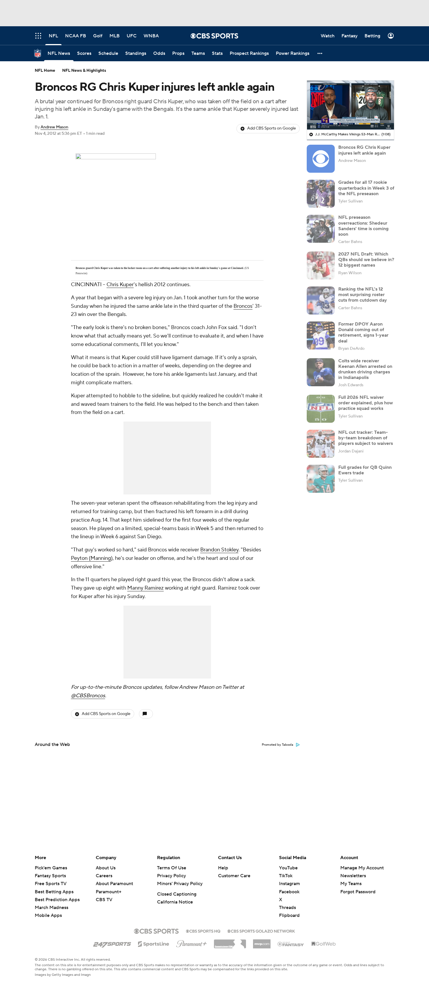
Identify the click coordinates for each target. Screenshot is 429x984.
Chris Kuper (120, 284)
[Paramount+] (191, 942)
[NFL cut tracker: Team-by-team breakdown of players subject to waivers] (321, 444)
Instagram (289, 884)
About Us (106, 868)
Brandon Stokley (219, 549)
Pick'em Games (51, 868)
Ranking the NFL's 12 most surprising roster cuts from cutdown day (362, 294)
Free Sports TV (51, 884)
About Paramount (114, 884)
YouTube (288, 868)
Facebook (289, 892)
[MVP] (262, 942)
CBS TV (104, 900)
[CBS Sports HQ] (203, 931)
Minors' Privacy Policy (180, 884)
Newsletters (353, 876)
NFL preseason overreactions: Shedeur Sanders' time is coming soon (363, 225)
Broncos (242, 306)
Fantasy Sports (50, 876)
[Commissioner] (230, 942)
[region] (350, 105)
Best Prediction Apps (57, 900)
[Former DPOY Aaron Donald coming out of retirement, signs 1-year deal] (321, 335)
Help (223, 868)
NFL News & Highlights (84, 70)
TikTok (285, 876)
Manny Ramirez (145, 588)
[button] (320, 53)
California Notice (175, 902)
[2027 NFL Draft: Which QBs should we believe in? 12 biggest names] (321, 265)
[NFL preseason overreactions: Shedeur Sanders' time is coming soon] (321, 229)
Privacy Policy (171, 876)
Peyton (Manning (91, 558)
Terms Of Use (171, 868)
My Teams (351, 884)
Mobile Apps (48, 915)
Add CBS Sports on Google (271, 128)
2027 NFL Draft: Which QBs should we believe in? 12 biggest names (366, 259)
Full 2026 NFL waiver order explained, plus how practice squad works (365, 402)
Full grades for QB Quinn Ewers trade (365, 470)
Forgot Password (358, 892)
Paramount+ (108, 892)
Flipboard (289, 915)
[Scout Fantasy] (291, 944)
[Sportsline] (153, 943)
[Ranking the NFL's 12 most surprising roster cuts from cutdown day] (321, 300)
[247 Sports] (112, 943)
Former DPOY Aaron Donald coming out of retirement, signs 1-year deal (363, 332)
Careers (104, 876)
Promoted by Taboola (277, 745)
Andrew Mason (54, 127)
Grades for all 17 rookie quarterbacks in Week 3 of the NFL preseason (366, 187)
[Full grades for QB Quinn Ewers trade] (321, 479)
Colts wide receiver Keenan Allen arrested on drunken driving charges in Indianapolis (365, 369)
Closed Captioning (176, 894)
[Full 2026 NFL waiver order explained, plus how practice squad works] (321, 409)
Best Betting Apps (54, 892)
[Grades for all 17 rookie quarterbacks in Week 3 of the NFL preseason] (321, 194)
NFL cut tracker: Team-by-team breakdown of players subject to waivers (365, 437)
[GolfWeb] (323, 944)
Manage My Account (362, 868)
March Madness (51, 907)
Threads (287, 907)
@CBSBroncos (88, 695)
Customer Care (234, 876)
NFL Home (45, 70)
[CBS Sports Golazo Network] (261, 931)
